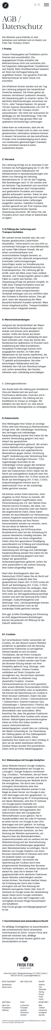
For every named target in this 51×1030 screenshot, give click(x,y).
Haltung (5, 1010)
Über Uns (6, 1005)
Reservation (7, 987)
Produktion (6, 1008)
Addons (42, 985)
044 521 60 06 (17, 976)
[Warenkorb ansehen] (35, 4)
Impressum (24, 1021)
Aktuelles (26, 982)
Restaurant (9, 982)
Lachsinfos (24, 1005)
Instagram (43, 1012)
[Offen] (46, 4)
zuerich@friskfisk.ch (32, 976)
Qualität (23, 1010)
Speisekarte (7, 985)
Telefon (42, 1008)
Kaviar (41, 994)
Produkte (24, 1008)
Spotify (42, 1015)
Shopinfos (24, 1012)
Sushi (41, 997)
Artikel (6, 1002)
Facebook (43, 1010)
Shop (42, 982)
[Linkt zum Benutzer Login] (39, 4)
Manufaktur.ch (19, 1022)
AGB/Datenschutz (34, 1021)
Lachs (41, 999)
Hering (41, 992)
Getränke (42, 989)
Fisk (40, 987)
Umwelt (23, 1015)
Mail (40, 1005)
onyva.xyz (5, 1022)
